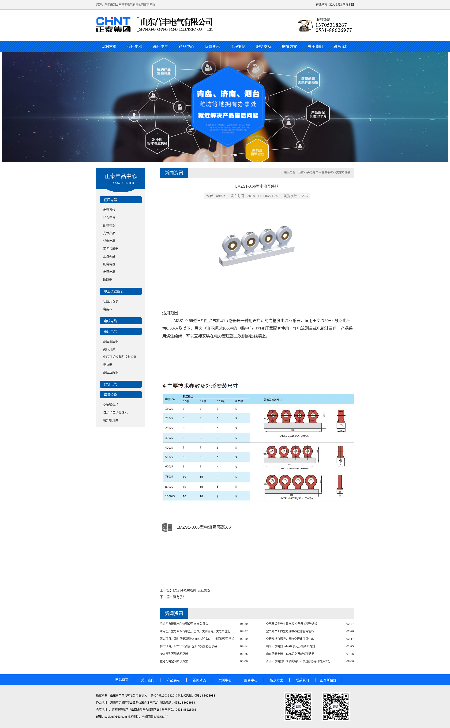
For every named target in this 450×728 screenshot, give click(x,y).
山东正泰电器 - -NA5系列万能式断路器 (290, 654)
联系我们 (341, 47)
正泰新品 (109, 256)
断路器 (107, 279)
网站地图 (348, 4)
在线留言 (321, 4)
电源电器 (109, 271)
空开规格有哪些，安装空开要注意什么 (290, 639)
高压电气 (160, 47)
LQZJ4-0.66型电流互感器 (191, 590)
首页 (301, 172)
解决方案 (289, 47)
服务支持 (263, 47)
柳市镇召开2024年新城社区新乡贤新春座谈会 (188, 646)
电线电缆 (110, 321)
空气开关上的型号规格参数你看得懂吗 (290, 631)
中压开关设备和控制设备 (120, 357)
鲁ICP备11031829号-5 (165, 695)
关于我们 (315, 47)
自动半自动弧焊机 (115, 412)
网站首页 (108, 47)
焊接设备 (110, 395)
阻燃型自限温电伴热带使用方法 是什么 (184, 624)
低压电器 (134, 47)
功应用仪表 (110, 301)
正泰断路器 (328, 680)
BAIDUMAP (161, 716)
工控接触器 (110, 248)
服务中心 (250, 680)
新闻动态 (199, 680)
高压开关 (109, 349)
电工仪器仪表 (114, 291)
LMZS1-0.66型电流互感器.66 (203, 527)
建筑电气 (110, 384)
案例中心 (225, 680)
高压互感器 (110, 372)
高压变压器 (110, 341)
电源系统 (109, 210)
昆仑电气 (109, 217)
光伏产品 (109, 233)
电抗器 (107, 364)
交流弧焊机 (110, 404)
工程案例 (237, 47)
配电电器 (109, 225)
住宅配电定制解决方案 (174, 661)
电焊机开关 (110, 420)
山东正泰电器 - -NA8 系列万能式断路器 (290, 646)
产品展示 (312, 172)
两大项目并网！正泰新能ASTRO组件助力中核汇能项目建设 (197, 639)
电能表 (107, 309)
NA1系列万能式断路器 (174, 654)
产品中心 (186, 47)
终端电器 (109, 241)
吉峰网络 (147, 716)
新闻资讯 (212, 47)
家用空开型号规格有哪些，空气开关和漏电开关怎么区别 (195, 631)
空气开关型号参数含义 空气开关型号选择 (291, 624)
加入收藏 (335, 4)
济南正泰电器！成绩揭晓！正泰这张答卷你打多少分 (298, 661)
